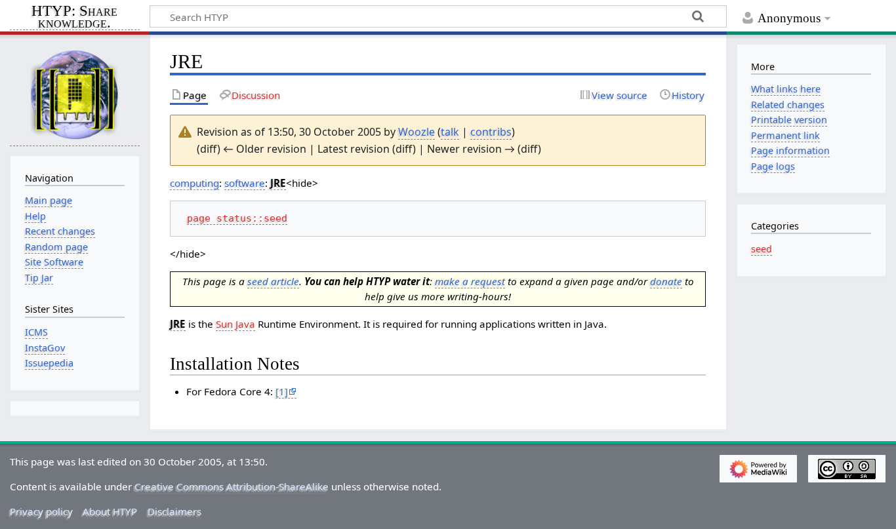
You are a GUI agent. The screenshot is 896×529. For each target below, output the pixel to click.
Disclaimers (174, 511)
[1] (281, 391)
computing (194, 182)
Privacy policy (41, 511)
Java (245, 323)
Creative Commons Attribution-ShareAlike (231, 486)
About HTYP (110, 511)
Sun (224, 323)
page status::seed (237, 218)
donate (666, 281)
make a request (470, 281)
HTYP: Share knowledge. (74, 17)
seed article (273, 281)
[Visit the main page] (75, 94)
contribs (491, 132)
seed (761, 249)
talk (450, 132)
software (244, 182)
